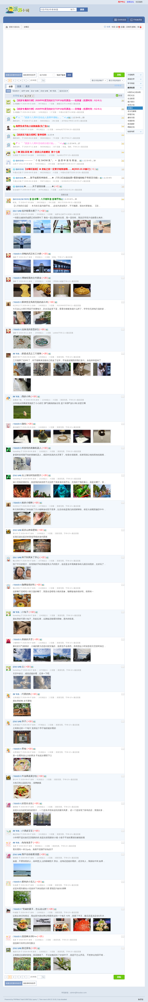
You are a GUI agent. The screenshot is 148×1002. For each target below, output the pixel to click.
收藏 (108, 27)
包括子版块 (61, 75)
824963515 (66, 181)
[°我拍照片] (17, 254)
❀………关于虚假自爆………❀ (39, 186)
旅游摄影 (131, 124)
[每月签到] (25, 199)
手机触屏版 (137, 20)
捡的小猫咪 (27, 502)
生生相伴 (16, 190)
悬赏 (28, 86)
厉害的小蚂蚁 (58, 281)
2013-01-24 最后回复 (73, 190)
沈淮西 (15, 155)
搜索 (82, 9)
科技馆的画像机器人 (31, 448)
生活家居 (131, 99)
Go (43, 80)
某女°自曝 (35, 91)
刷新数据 (117, 85)
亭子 (24, 721)
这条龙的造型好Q (30, 329)
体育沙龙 (131, 105)
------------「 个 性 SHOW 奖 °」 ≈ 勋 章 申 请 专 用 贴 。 (51, 160)
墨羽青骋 (61, 164)
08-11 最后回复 (74, 305)
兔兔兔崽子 (27, 842)
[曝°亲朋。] (17, 354)
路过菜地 (26, 948)
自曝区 (26, 27)
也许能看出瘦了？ (30, 211)
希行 (63, 138)
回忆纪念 (131, 95)
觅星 (14, 846)
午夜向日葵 (63, 112)
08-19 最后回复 (73, 130)
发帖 (119, 75)
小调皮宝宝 (27, 830)
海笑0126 (16, 952)
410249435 (61, 305)
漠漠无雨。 (61, 357)
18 (95, 161)
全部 (11, 86)
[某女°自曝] (17, 211)
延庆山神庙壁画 (29, 530)
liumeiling (17, 615)
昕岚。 (15, 202)
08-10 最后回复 (74, 357)
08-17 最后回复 (73, 138)
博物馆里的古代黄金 (31, 278)
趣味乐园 (131, 118)
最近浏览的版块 (115, 80)
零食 (24, 748)
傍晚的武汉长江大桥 (31, 253)
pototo (55, 333)
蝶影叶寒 (16, 357)
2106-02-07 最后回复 (75, 164)
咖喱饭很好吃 (28, 584)
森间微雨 (16, 427)
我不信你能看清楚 (30, 854)
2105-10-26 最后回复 (80, 173)
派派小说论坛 (14, 27)
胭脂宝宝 (60, 104)
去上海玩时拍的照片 (31, 475)
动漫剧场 (131, 121)
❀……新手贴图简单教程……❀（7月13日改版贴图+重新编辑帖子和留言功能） (62, 177)
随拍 (24, 424)
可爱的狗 (26, 694)
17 (79, 143)
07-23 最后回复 (72, 155)
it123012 (16, 305)
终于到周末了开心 (30, 557)
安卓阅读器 (121, 20)
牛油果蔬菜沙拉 (29, 776)
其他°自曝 (44, 91)
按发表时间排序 (29, 75)
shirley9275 (60, 130)
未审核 (16, 95)
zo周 (14, 164)
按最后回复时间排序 (13, 75)
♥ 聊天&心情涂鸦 (134, 92)
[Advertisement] (74, 51)
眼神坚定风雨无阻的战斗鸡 (35, 302)
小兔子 (25, 612)
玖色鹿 (15, 885)
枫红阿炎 (16, 834)
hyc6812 (60, 155)
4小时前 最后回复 (72, 214)
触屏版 (140, 999)
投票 (19, 86)
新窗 (120, 96)
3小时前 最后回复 (76, 112)
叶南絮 (15, 912)
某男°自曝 (25, 91)
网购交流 (131, 127)
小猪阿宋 (16, 643)
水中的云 (65, 121)
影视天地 (131, 114)
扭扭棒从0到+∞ (29, 936)
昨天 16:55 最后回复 (78, 121)
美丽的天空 (27, 639)
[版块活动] (20, 161)
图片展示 (131, 102)
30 (76, 199)
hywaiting (16, 451)
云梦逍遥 (16, 697)
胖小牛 (15, 533)
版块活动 (64, 91)
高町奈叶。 (17, 121)
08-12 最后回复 (72, 281)
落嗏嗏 (15, 807)
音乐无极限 (132, 111)
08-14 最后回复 (81, 147)
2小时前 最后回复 (72, 104)
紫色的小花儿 (28, 881)
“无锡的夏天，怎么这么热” (34, 909)
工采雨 (15, 214)
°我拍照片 (16, 91)
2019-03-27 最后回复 (81, 181)
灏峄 (14, 257)
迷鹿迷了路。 (18, 400)
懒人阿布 (16, 561)
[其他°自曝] (17, 475)
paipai (15, 130)
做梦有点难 (59, 214)
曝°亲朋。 (54, 91)
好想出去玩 (27, 803)
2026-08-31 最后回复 (72, 202)
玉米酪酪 (16, 104)
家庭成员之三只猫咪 (31, 353)
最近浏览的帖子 (98, 80)
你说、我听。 (68, 147)
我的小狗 (26, 396)
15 (83, 118)
